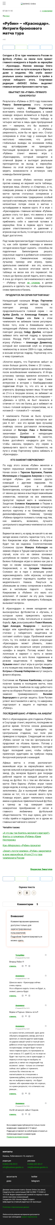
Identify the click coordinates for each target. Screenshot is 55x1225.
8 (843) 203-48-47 (35, 1164)
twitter (34, 1176)
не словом (33, 282)
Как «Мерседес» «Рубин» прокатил (22, 845)
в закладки (47, 11)
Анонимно (19, 976)
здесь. (21, 940)
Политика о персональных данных (16, 1207)
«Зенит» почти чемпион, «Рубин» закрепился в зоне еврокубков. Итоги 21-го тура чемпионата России (27, 854)
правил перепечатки (29, 1217)
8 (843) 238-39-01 (10, 1164)
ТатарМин (19, 955)
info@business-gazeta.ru (13, 1167)
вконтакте (11, 1176)
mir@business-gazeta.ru (38, 1167)
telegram (35, 1181)
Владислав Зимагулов (41, 869)
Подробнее (16, 936)
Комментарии (27, 904)
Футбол (6, 16)
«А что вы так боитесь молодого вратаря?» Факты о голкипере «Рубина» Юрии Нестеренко (26, 836)
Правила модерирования (17, 1137)
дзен (8, 1181)
